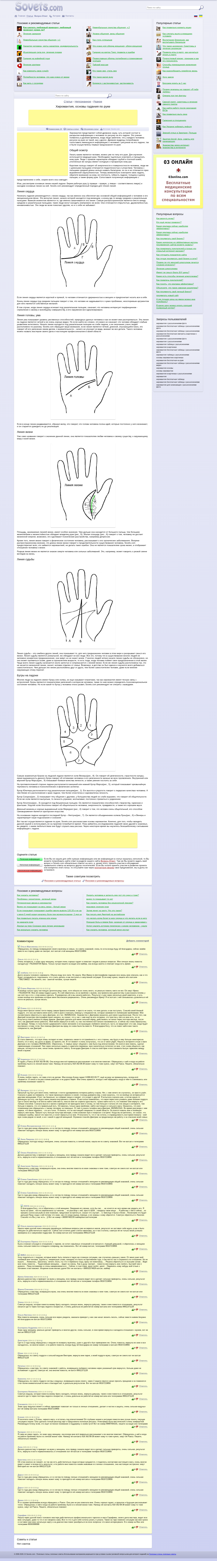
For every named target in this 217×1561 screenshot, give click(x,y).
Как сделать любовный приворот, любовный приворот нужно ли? (47, 28)
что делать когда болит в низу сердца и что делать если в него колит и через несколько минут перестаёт (116, 918)
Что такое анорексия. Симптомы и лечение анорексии (179, 47)
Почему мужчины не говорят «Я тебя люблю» (180, 90)
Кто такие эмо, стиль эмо (105, 71)
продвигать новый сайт (167, 295)
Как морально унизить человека (32, 929)
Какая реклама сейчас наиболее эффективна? (172, 227)
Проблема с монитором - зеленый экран (36, 899)
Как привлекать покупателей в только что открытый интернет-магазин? (176, 249)
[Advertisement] (83, 117)
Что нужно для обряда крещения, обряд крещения (117, 46)
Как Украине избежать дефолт (177, 126)
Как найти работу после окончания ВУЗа (179, 109)
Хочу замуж (168, 77)
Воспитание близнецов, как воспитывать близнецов (176, 41)
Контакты (69, 16)
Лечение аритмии (31, 64)
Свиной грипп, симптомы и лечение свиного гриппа (180, 103)
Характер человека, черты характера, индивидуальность (50, 46)
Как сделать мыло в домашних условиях (177, 34)
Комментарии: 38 (55, 129)
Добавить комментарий (137, 941)
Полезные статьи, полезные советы (162, 1554)
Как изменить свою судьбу (36, 71)
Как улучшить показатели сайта (171, 255)
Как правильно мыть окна (175, 114)
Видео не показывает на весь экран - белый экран (41, 906)
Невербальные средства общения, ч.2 (111, 27)
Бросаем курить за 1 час (174, 83)
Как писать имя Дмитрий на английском (105, 914)
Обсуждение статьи (91, 129)
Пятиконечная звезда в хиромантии (34, 903)
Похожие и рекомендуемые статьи (62, 881)
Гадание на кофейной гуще (36, 58)
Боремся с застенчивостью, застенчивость (113, 83)
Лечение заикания (32, 33)
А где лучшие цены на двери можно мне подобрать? (175, 300)
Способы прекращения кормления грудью (179, 65)
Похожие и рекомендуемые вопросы (104, 881)
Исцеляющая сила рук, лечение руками (42, 52)
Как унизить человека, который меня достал (107, 929)
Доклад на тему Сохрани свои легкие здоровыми (40, 926)
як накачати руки (25, 922)
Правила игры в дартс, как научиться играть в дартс (180, 53)
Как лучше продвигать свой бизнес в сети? (177, 258)
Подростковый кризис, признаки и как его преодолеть (181, 59)
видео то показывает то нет (99, 899)
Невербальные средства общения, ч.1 (41, 40)
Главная (21, 16)
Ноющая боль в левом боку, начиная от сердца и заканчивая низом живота (116, 922)
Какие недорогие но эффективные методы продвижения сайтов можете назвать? (177, 243)
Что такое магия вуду (103, 77)
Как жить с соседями (33, 83)
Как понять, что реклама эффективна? (175, 284)
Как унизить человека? (28, 895)
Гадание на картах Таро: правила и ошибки (114, 52)
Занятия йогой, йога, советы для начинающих (178, 140)
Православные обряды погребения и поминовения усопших (117, 59)
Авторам (56, 16)
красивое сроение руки (97, 906)
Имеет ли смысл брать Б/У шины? (172, 272)
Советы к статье (72, 129)
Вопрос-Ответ (108, 861)
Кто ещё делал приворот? (169, 222)
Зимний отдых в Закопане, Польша (179, 133)
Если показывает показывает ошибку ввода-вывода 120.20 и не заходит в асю (49, 910)
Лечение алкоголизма (166, 268)
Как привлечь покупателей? (169, 280)
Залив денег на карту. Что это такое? (104, 910)
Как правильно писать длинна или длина (37, 918)
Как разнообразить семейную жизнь (180, 71)
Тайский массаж (100, 64)
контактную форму (104, 868)
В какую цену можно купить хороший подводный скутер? (174, 306)
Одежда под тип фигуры (174, 95)
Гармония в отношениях (174, 120)
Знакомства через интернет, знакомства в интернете (176, 146)
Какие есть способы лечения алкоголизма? (177, 276)
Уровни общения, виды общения (108, 33)
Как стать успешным (102, 40)
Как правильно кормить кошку (177, 27)
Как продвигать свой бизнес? (170, 238)
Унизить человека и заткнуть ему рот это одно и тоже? (112, 895)
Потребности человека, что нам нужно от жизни (46, 77)
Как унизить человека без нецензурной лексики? (109, 903)
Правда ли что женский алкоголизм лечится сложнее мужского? (177, 263)
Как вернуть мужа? (165, 218)
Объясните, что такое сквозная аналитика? (177, 288)
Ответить (143, 954)
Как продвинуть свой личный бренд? (174, 291)
